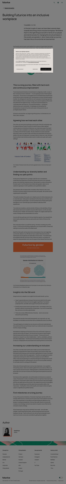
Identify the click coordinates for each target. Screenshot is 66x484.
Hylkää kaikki (35, 69)
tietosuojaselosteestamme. (33, 62)
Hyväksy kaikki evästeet (46, 69)
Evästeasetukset (20, 69)
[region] (33, 60)
